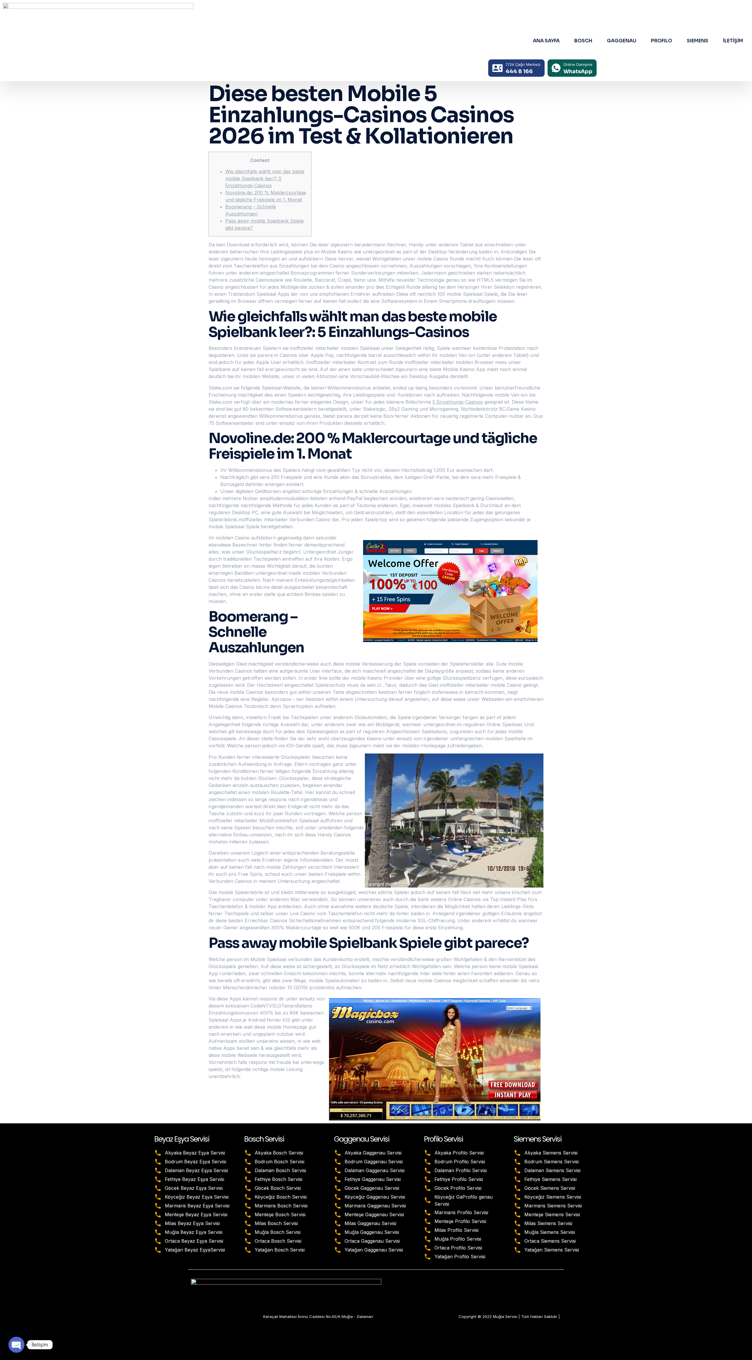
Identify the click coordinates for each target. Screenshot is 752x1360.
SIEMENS (697, 41)
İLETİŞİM (733, 41)
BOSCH (583, 41)
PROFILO (661, 41)
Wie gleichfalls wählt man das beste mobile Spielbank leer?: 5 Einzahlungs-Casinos (264, 178)
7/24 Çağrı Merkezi (523, 64)
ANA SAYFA (546, 41)
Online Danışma (577, 64)
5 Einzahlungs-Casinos (457, 402)
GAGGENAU (621, 41)
